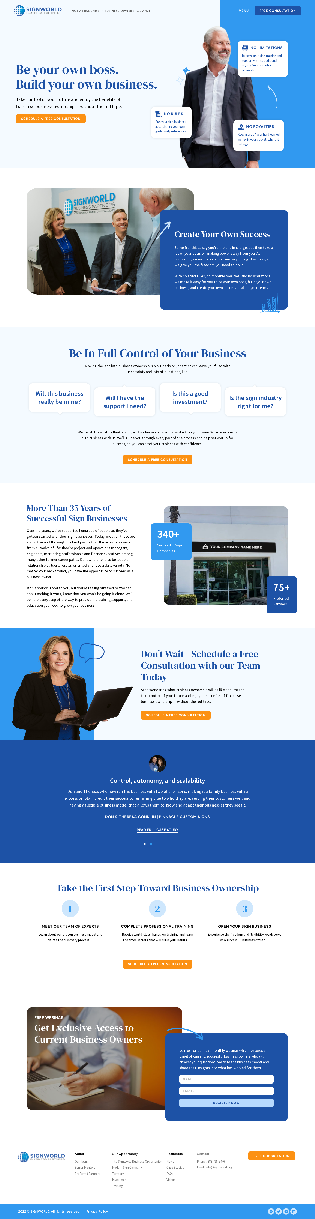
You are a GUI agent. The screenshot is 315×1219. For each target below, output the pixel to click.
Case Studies (175, 1167)
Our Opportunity (125, 1154)
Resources (174, 1154)
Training (117, 1186)
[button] (151, 844)
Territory (118, 1174)
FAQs (169, 1174)
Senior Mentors (85, 1167)
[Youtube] (286, 1211)
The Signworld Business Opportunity (137, 1161)
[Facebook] (271, 1211)
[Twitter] (278, 1211)
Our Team (81, 1161)
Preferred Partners (87, 1174)
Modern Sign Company (127, 1167)
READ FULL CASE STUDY (157, 830)
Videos (171, 1180)
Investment (120, 1180)
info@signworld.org (219, 1167)
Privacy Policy (97, 1211)
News (170, 1161)
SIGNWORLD (40, 1211)
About (79, 1154)
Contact (203, 1154)
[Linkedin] (293, 1211)
